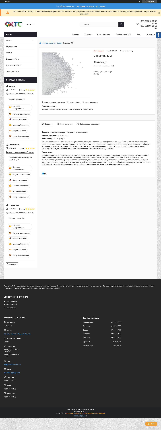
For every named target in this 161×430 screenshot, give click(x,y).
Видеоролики (11, 47)
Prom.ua (91, 409)
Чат (152, 424)
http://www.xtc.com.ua (12, 365)
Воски (59, 43)
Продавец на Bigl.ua (80, 411)
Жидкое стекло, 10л (16, 218)
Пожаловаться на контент (73, 413)
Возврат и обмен (12, 59)
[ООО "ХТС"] (13, 24)
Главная (75, 34)
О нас (139, 34)
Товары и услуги (49, 43)
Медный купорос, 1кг (17, 99)
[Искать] (121, 24)
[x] (45, 174)
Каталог (88, 34)
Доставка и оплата (13, 65)
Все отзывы (11, 264)
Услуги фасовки (103, 34)
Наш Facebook (11, 304)
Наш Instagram (11, 301)
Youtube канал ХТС (123, 34)
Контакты (151, 34)
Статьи (9, 53)
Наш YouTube (11, 308)
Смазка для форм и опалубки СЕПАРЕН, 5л (20, 159)
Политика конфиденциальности (94, 413)
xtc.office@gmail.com (12, 373)
